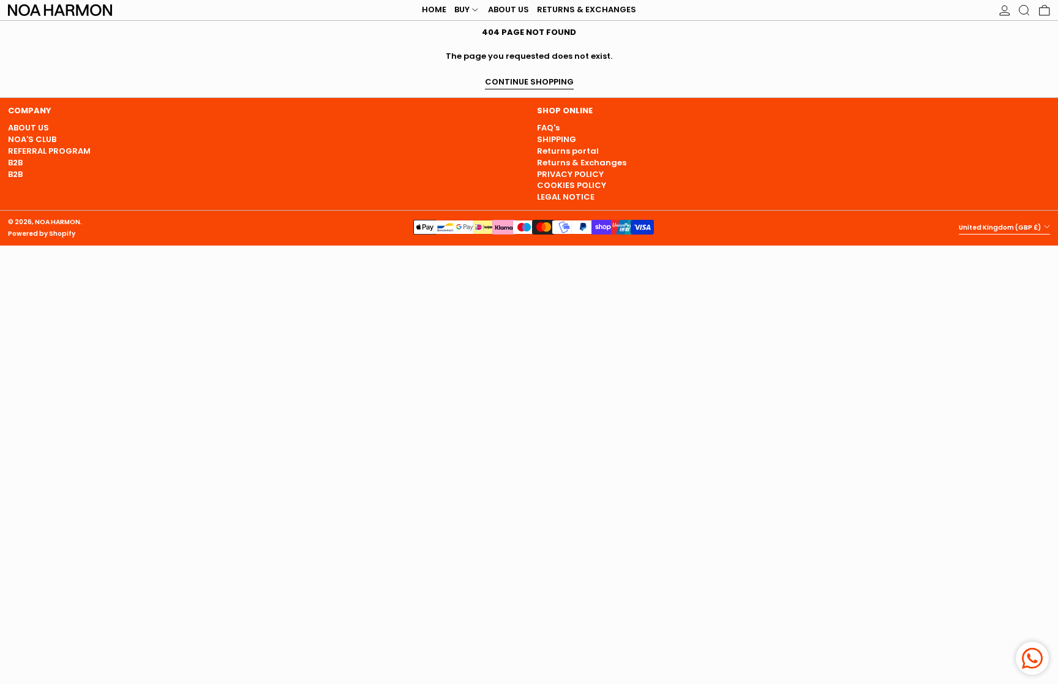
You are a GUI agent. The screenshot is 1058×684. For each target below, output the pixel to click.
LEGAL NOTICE (566, 197)
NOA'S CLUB (32, 139)
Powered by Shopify (41, 233)
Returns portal (568, 151)
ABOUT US (28, 127)
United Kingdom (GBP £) (1000, 227)
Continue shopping (529, 82)
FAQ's (548, 127)
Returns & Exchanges (581, 162)
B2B (15, 162)
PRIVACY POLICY (570, 174)
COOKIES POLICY (571, 185)
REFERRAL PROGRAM (49, 151)
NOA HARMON (57, 222)
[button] (1024, 10)
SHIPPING (556, 139)
